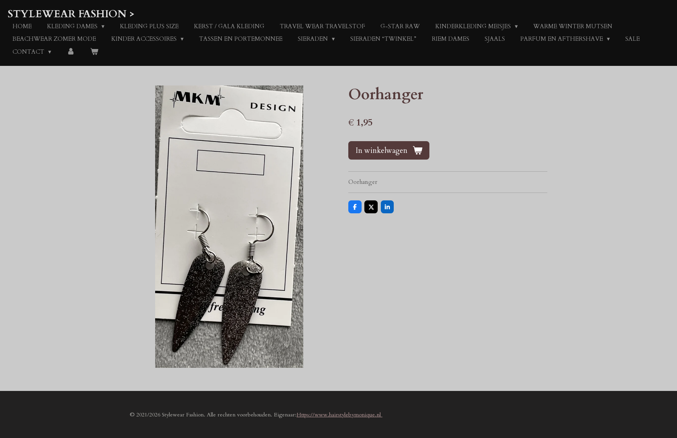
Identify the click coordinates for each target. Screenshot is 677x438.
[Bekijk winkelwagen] (94, 51)
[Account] (71, 51)
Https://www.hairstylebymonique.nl (339, 414)
